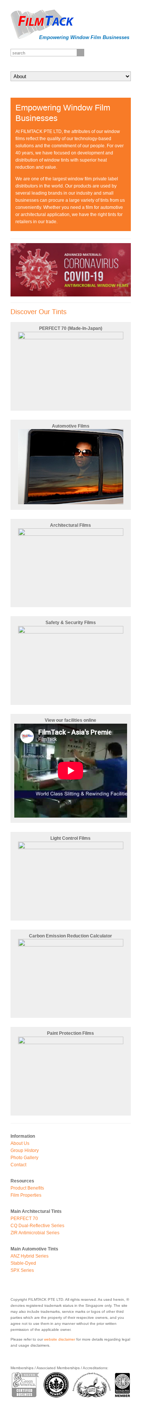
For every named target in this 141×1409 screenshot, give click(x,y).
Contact (18, 1164)
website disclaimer (59, 1339)
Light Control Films (70, 838)
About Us (20, 1143)
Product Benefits (27, 1188)
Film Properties (26, 1195)
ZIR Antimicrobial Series (35, 1232)
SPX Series (22, 1270)
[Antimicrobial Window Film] (71, 295)
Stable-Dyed (23, 1263)
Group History (25, 1150)
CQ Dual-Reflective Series (37, 1225)
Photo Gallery (24, 1157)
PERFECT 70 (24, 1218)
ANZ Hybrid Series (30, 1256)
